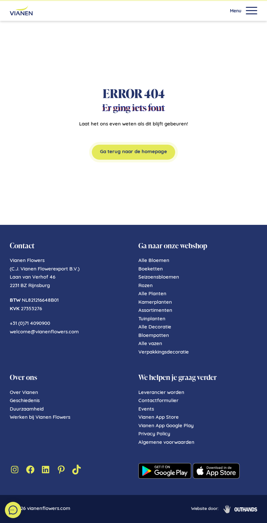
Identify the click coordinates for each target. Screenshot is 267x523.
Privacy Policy (154, 434)
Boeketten (150, 269)
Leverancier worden (161, 392)
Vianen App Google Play (166, 426)
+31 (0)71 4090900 (30, 323)
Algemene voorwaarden (166, 442)
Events (146, 409)
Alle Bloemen (153, 260)
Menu (235, 11)
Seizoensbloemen (158, 277)
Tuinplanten (151, 319)
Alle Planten (152, 294)
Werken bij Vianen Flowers (40, 417)
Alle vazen (150, 343)
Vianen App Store (158, 417)
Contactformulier (158, 401)
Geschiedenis (25, 401)
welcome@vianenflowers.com (44, 332)
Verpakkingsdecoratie (163, 352)
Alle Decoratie (154, 327)
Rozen (145, 285)
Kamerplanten (155, 302)
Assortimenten (155, 310)
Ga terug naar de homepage (133, 152)
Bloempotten (153, 335)
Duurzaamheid (27, 409)
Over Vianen (24, 392)
